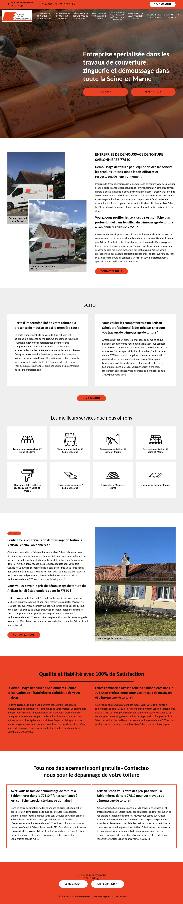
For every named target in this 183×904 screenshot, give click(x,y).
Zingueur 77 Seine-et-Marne (172, 16)
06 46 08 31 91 (49, 4)
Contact (105, 91)
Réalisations (153, 91)
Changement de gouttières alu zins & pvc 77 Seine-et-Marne (117, 16)
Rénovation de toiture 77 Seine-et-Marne (99, 16)
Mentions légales (102, 896)
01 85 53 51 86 (67, 4)
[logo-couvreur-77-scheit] (17, 16)
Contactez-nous (111, 271)
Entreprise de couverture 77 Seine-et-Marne (44, 16)
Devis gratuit (162, 4)
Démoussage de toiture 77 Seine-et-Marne (80, 16)
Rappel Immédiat (108, 884)
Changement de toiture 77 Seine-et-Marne (62, 16)
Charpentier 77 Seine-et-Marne (154, 16)
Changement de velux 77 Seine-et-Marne (136, 16)
